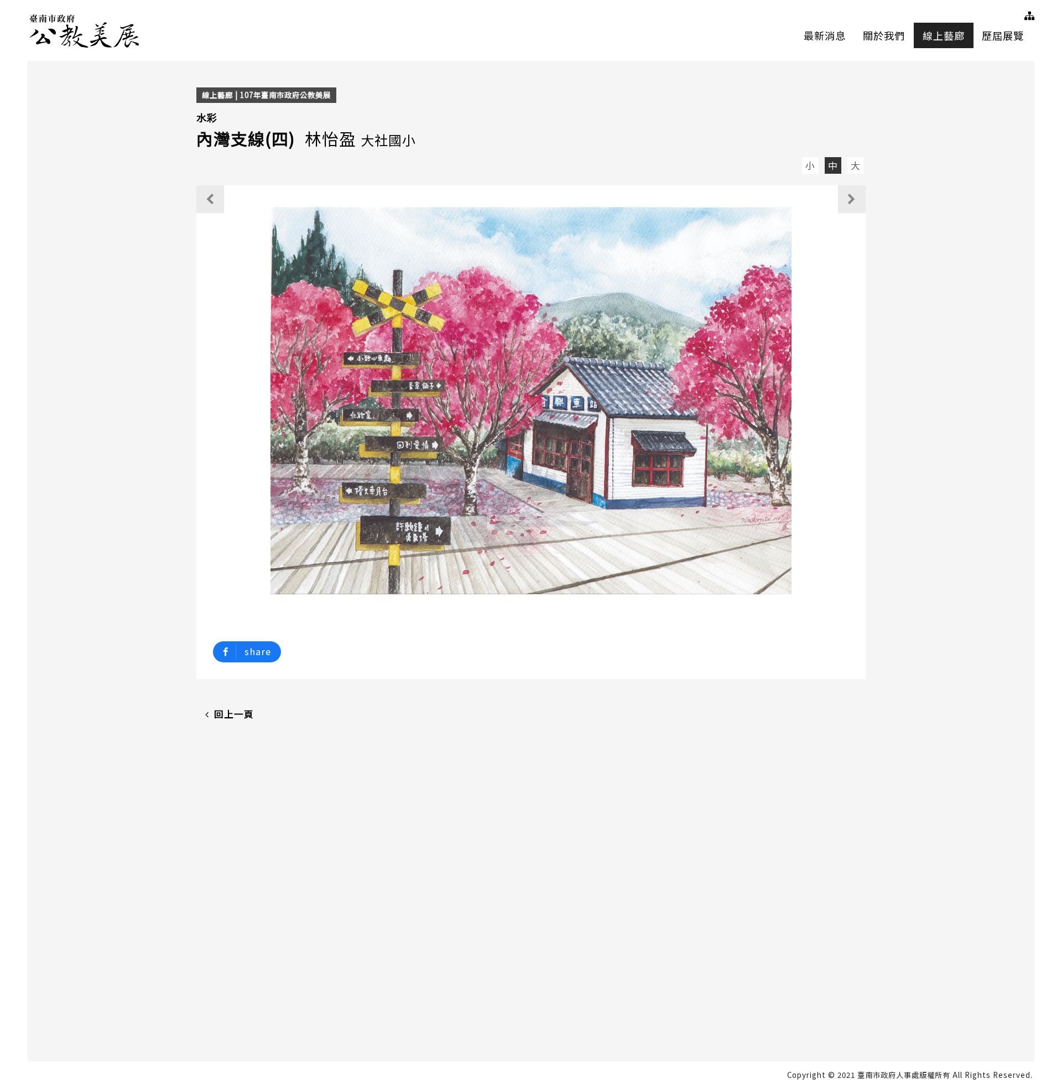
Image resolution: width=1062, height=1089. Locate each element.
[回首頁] (84, 29)
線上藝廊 (944, 35)
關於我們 (884, 35)
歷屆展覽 (1003, 35)
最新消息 (825, 35)
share (257, 651)
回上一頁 (234, 713)
